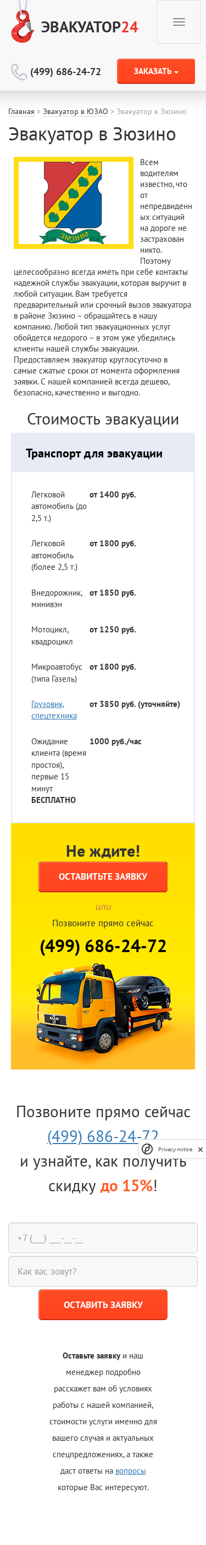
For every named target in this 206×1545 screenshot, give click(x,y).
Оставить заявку (103, 1305)
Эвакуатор (89, 26)
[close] (200, 1148)
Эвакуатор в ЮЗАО (75, 111)
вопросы (130, 1470)
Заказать (154, 71)
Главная (21, 111)
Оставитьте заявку (103, 876)
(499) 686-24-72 (65, 71)
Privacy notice (175, 1149)
